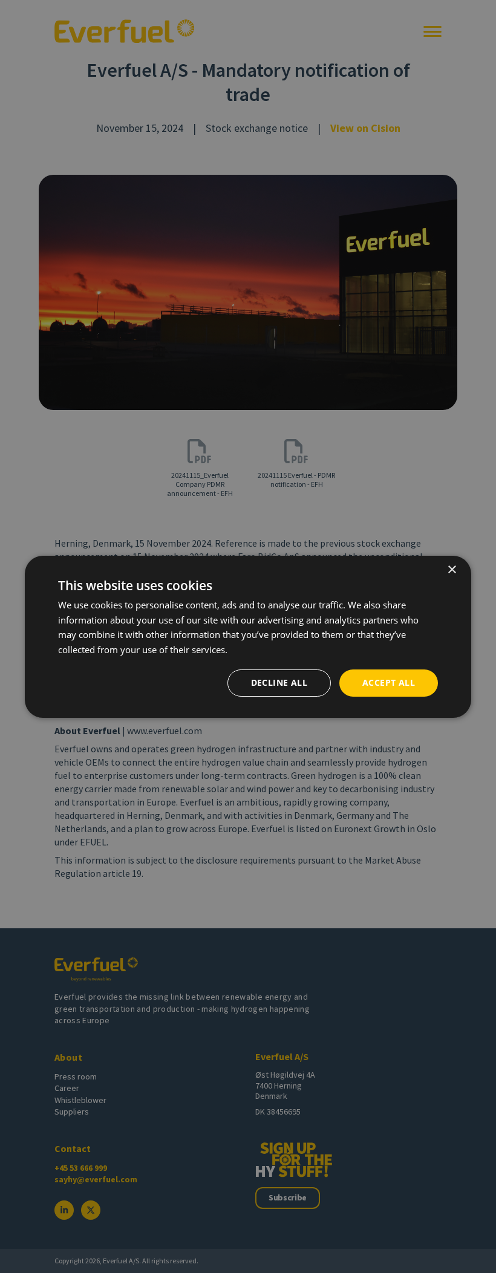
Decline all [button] (279, 682)
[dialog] (248, 636)
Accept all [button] (388, 682)
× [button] (451, 569)
